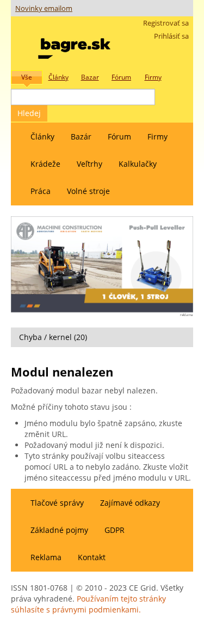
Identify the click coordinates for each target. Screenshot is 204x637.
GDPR (114, 530)
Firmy (157, 136)
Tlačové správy (57, 503)
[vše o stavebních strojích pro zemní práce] (74, 46)
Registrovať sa (166, 23)
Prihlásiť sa (171, 36)
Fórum (119, 136)
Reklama (45, 557)
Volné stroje (88, 191)
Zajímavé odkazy (130, 503)
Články (42, 136)
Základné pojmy (59, 530)
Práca (40, 191)
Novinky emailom (43, 8)
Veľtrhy (89, 164)
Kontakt (92, 557)
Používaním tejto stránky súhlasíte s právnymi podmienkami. (88, 604)
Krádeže (45, 164)
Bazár (81, 136)
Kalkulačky (138, 164)
